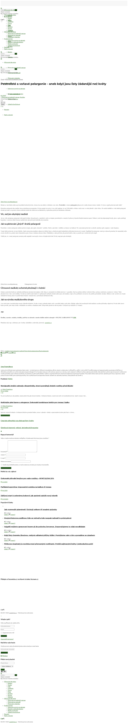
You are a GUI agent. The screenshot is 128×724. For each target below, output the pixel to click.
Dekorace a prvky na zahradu (16, 40)
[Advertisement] (64, 337)
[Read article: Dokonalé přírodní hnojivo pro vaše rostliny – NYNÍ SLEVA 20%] (64, 475)
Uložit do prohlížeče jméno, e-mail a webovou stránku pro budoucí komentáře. (26, 465)
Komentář (4, 451)
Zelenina (10, 30)
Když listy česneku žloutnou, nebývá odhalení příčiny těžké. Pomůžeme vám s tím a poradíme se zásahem (49, 535)
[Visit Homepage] (9, 6)
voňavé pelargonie (43, 351)
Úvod (2, 79)
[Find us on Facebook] (1, 20)
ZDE (74, 317)
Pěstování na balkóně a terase (17, 67)
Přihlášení (5, 656)
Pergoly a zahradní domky (15, 42)
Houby (10, 18)
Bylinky (10, 16)
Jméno (3, 455)
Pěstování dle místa (10, 32)
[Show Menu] (1, 59)
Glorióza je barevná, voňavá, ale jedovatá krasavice (19, 428)
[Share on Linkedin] (1, 354)
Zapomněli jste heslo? (7, 639)
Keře (9, 20)
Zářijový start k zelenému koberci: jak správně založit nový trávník (29, 496)
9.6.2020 (4, 490)
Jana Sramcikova (15, 94)
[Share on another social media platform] (1, 356)
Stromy (10, 52)
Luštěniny (10, 21)
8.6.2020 (3, 95)
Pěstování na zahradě (14, 35)
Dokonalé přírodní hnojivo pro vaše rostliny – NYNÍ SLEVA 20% (27, 478)
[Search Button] (1, 52)
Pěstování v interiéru (14, 78)
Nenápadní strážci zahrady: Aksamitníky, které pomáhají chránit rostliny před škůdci (37, 386)
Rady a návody (8, 115)
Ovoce (10, 23)
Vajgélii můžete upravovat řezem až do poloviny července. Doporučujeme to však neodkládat (44, 527)
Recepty (6, 109)
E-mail (3, 458)
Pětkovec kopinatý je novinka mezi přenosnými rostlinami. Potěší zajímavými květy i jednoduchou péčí (48, 544)
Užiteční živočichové (14, 104)
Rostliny (10, 46)
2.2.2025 (4, 482)
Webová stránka (6, 461)
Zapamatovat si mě (8, 632)
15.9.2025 (5, 499)
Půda (9, 25)
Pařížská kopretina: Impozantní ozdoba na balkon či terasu (26, 487)
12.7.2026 (5, 391)
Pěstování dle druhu (10, 10)
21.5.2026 (5, 407)
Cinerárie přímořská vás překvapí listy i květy (17, 421)
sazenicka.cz (48, 323)
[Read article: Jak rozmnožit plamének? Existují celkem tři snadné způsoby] (65, 506)
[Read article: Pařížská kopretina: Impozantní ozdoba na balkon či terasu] (64, 483)
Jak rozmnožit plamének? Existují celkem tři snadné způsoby (30, 510)
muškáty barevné (10, 351)
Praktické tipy (8, 39)
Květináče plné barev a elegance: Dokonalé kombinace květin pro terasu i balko (35, 402)
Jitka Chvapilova (7, 389)
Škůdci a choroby (13, 44)
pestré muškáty (19, 351)
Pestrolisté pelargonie (31, 351)
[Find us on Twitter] (3, 20)
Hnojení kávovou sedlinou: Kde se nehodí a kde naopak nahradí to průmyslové (37, 518)
